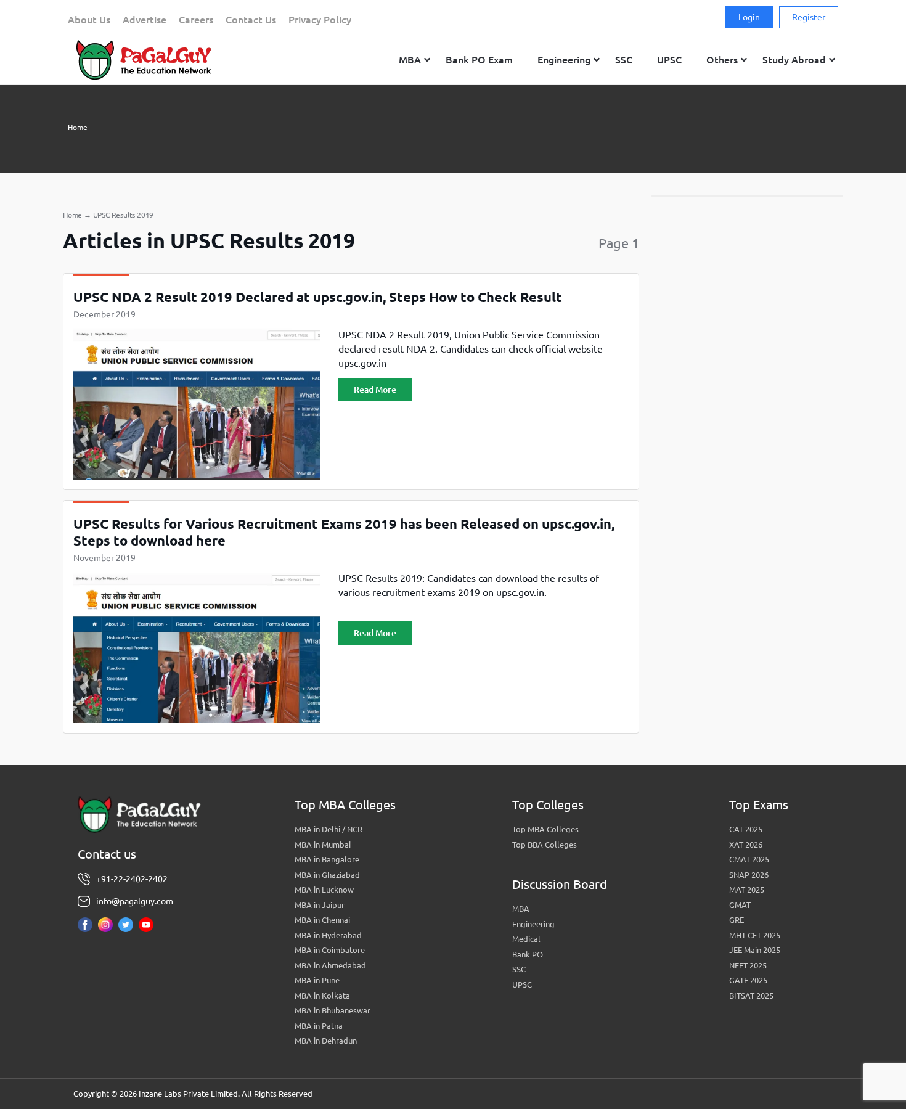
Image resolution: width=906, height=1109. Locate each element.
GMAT (740, 905)
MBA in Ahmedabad (330, 965)
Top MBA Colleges (545, 829)
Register (808, 17)
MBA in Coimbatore (330, 950)
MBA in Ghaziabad (327, 874)
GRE (736, 919)
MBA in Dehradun (326, 1040)
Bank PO (527, 954)
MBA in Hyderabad (328, 935)
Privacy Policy (319, 20)
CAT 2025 (745, 829)
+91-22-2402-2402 (132, 879)
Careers (196, 20)
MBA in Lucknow (324, 889)
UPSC (522, 984)
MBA (520, 908)
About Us (89, 20)
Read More (375, 390)
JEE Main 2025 (754, 950)
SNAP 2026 (749, 874)
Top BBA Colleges (544, 844)
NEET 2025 (748, 965)
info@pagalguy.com (134, 901)
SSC (519, 969)
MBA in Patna (319, 1025)
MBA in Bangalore (327, 859)
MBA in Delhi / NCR (328, 829)
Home (78, 127)
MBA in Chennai (322, 919)
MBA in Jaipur (320, 905)
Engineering (533, 924)
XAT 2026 (745, 844)
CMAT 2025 (749, 859)
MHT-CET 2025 (754, 935)
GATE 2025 (748, 980)
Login (749, 17)
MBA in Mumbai (323, 844)
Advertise (144, 20)
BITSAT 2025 (751, 995)
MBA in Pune (317, 980)
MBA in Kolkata (322, 995)
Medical (526, 939)
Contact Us (251, 20)
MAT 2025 (746, 889)
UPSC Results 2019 (123, 215)
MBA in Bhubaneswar (332, 1010)
